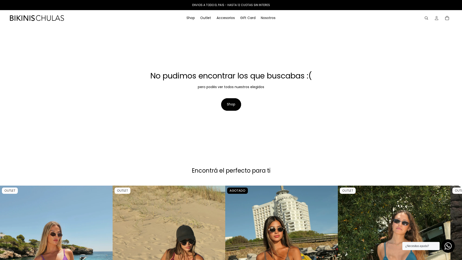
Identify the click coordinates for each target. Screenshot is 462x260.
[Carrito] (447, 18)
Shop (231, 104)
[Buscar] (426, 18)
